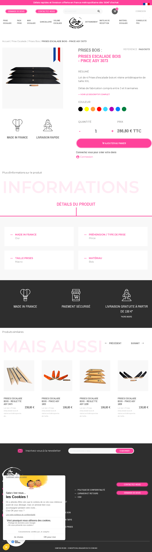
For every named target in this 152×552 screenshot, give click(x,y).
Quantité (84, 121)
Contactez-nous (46, 11)
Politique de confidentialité (91, 490)
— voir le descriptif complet (94, 94)
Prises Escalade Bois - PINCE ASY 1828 (127, 401)
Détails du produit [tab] (76, 204)
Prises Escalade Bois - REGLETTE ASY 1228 (89, 401)
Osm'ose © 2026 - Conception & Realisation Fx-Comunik (76, 548)
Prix (120, 121)
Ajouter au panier (115, 143)
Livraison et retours (88, 493)
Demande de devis (16, 11)
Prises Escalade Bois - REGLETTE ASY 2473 (13, 401)
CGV (79, 497)
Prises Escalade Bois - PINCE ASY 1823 (51, 401)
